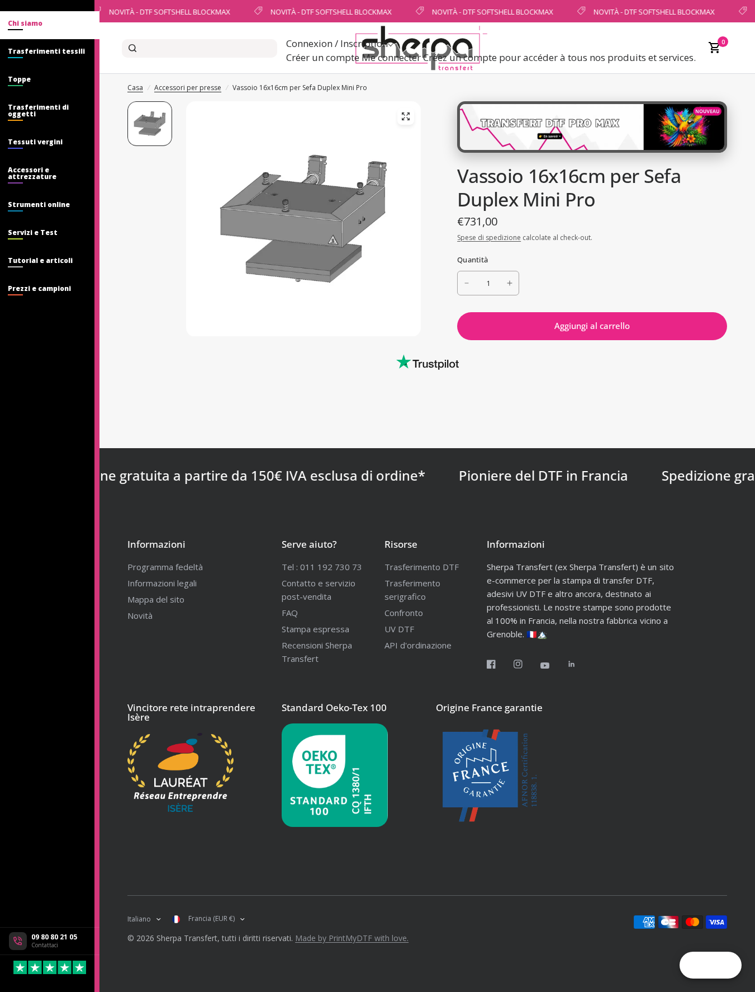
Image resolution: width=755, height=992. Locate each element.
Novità (140, 615)
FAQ (290, 612)
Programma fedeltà (165, 566)
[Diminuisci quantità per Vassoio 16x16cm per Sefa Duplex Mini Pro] (467, 283)
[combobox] (199, 48)
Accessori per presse (187, 87)
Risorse (400, 544)
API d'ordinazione (418, 645)
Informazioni (156, 544)
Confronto (403, 612)
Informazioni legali (162, 583)
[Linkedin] (579, 664)
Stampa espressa (315, 628)
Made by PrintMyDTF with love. (352, 938)
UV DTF (399, 628)
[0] (711, 48)
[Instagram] (526, 664)
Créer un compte (322, 57)
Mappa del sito (155, 599)
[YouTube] (552, 665)
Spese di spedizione (489, 237)
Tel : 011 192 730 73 (322, 566)
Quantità (472, 260)
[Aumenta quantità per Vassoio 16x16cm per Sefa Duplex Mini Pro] (510, 283)
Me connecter (391, 57)
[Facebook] (499, 664)
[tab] (49, 25)
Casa (135, 87)
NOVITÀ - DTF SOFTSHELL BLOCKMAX (168, 11)
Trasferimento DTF (421, 566)
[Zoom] (405, 116)
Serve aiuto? (309, 544)
